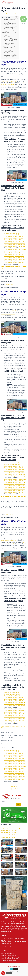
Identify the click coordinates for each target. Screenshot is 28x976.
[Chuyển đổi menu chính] (25, 2)
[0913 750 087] (3, 973)
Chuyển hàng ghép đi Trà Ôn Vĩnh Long (10, 828)
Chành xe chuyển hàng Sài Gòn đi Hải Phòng (14, 246)
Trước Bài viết (14, 786)
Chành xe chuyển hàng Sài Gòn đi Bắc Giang (14, 241)
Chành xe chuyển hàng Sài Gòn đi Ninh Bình (14, 257)
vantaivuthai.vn (9, 284)
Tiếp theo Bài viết (14, 788)
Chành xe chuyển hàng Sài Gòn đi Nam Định (14, 244)
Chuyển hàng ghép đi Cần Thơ (8, 834)
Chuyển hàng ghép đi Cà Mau (8, 837)
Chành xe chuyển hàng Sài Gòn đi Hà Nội (13, 236)
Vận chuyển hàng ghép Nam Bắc (11, 233)
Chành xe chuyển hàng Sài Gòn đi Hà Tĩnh (14, 262)
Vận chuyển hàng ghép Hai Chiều (12, 235)
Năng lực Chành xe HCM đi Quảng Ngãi (10, 21)
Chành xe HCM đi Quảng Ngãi (9, 19)
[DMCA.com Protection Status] (14, 969)
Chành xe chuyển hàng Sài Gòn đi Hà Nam (14, 256)
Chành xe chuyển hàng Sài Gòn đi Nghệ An (14, 261)
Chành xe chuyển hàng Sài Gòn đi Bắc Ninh (14, 239)
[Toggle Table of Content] (15, 17)
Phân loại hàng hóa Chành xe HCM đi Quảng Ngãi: (10, 24)
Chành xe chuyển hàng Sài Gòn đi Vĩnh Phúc (14, 252)
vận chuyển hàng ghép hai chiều (8, 81)
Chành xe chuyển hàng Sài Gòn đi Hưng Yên (14, 254)
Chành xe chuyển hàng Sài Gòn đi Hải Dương (14, 243)
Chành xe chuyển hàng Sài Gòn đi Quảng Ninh (15, 249)
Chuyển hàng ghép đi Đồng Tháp (9, 830)
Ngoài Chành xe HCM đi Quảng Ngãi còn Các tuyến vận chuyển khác (11, 30)
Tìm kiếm (3, 801)
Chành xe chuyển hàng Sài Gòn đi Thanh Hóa (14, 259)
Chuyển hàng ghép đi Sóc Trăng (8, 832)
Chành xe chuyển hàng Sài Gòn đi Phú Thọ (14, 251)
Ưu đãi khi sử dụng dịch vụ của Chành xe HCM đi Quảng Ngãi (11, 27)
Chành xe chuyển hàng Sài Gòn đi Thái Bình (14, 238)
